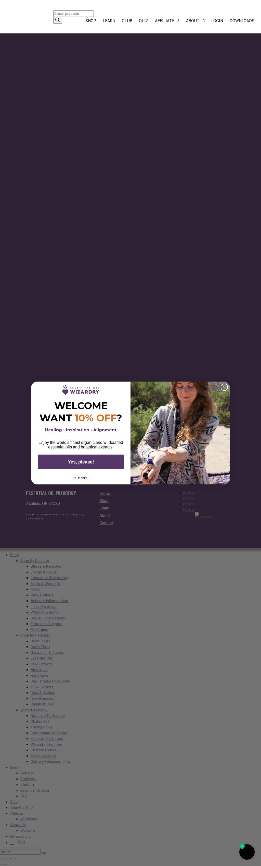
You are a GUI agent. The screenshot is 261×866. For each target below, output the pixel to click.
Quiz (143, 21)
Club (127, 21)
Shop (90, 21)
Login (217, 21)
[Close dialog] (224, 387)
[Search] (57, 20)
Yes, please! (81, 462)
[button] (247, 852)
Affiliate (164, 21)
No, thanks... (80, 478)
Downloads (242, 21)
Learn (109, 21)
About (193, 21)
